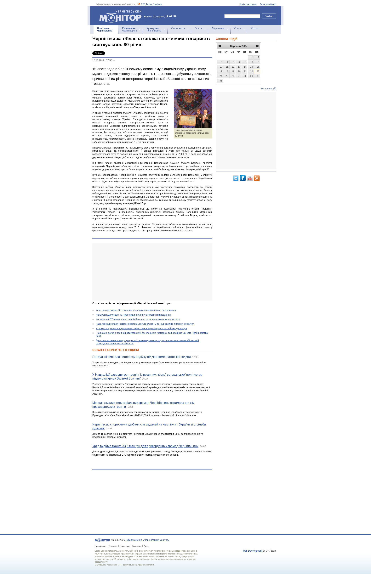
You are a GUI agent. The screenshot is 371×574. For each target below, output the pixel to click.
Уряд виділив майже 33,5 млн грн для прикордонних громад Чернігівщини (136, 310)
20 (239, 71)
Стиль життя (178, 28)
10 (221, 66)
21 (245, 71)
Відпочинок (218, 28)
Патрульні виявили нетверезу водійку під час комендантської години (141, 356)
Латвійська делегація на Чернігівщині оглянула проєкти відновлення (133, 314)
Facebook (157, 4)
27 (239, 76)
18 (226, 71)
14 (245, 66)
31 (221, 80)
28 (245, 76)
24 (221, 76)
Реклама (113, 546)
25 (226, 76)
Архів (146, 546)
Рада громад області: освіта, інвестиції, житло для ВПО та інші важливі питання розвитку (145, 324)
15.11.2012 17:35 (102, 60)
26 (233, 76)
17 (221, 71)
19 (233, 71)
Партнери (124, 546)
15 (251, 66)
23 (258, 71)
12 (233, 66)
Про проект (100, 546)
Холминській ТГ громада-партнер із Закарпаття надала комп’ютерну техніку (138, 319)
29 (251, 76)
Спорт (237, 28)
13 (239, 66)
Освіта (198, 28)
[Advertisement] (152, 272)
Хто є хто (256, 28)
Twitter (149, 4)
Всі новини (266, 88)
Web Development (252, 550)
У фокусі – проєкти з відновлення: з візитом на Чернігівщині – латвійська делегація (141, 328)
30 (258, 76)
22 (251, 71)
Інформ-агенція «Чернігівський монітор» (118, 11)
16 (258, 66)
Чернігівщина (104, 29)
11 (227, 66)
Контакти (136, 546)
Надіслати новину (248, 4)
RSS (143, 4)
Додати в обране (268, 4)
